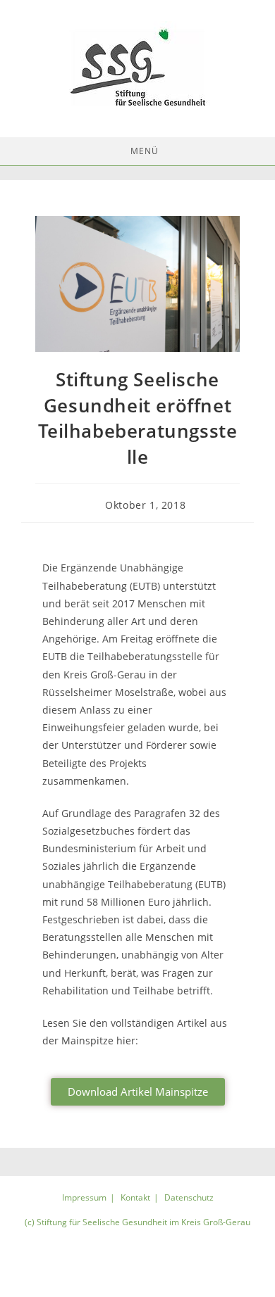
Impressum (84, 1197)
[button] (138, 1092)
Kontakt (135, 1197)
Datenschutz (189, 1197)
